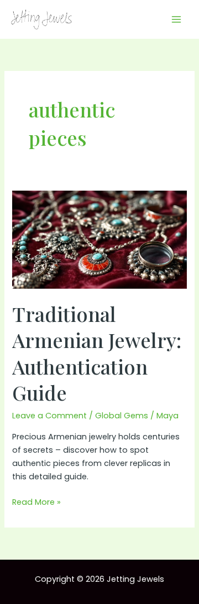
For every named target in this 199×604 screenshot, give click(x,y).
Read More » (36, 502)
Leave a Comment (49, 415)
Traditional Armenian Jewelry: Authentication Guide (96, 353)
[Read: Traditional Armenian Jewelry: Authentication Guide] (99, 239)
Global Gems (121, 415)
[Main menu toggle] (176, 19)
